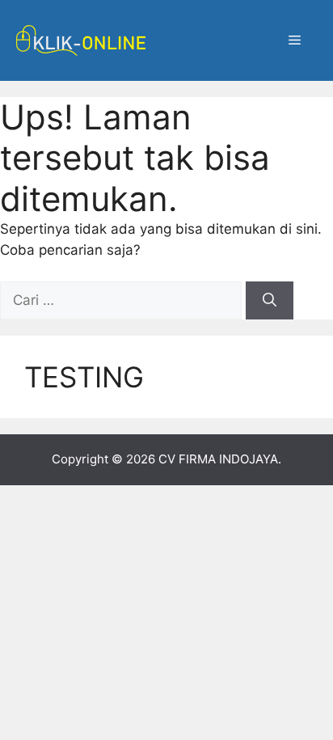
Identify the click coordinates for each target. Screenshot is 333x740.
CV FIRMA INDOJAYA (218, 459)
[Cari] (269, 300)
